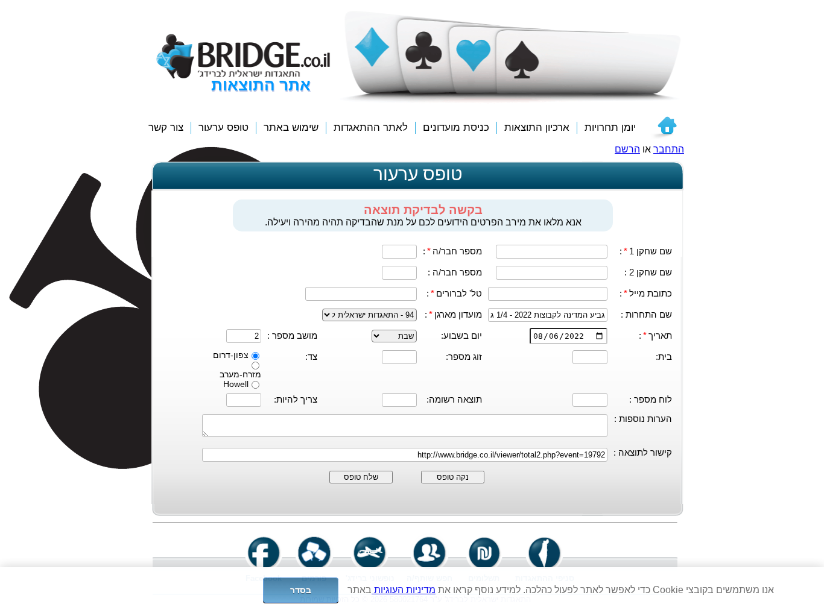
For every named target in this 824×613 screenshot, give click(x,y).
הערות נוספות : (643, 418)
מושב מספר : (292, 335)
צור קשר (165, 127)
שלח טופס (361, 477)
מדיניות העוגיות (404, 590)
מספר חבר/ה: (452, 251)
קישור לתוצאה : (642, 452)
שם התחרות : (646, 314)
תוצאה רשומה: (454, 399)
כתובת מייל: (646, 293)
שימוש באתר (291, 127)
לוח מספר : (650, 399)
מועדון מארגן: (453, 314)
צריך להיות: (295, 399)
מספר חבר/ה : (455, 272)
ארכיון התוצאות (536, 127)
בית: (664, 356)
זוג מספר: (464, 356)
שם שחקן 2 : (648, 272)
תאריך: (655, 335)
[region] (412, 590)
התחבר (668, 149)
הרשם (627, 149)
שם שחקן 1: (646, 251)
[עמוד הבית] (663, 128)
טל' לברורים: (454, 293)
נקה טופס (453, 477)
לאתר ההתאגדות (371, 127)
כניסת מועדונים (456, 127)
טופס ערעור (223, 127)
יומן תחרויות (610, 127)
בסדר (301, 590)
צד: (311, 356)
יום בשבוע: (461, 335)
